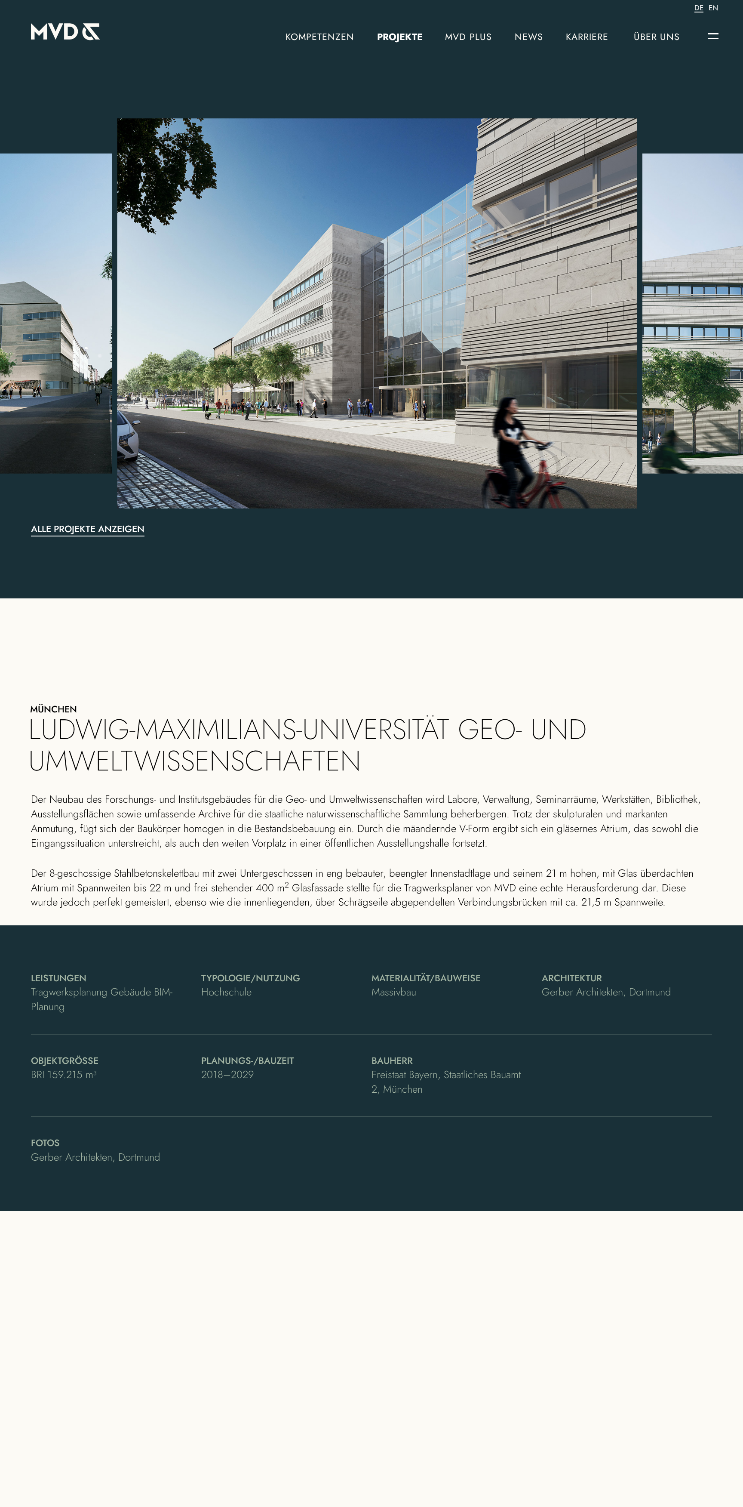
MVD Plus (468, 36)
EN (713, 8)
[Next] (564, 313)
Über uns (657, 36)
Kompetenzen (320, 36)
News (529, 36)
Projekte (400, 36)
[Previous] (179, 313)
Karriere (587, 36)
